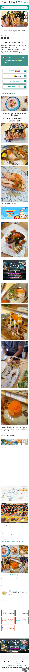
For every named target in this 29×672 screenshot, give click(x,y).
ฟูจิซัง (15, 94)
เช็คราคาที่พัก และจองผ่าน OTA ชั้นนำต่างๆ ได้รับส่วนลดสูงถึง (14, 60)
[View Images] (5, 551)
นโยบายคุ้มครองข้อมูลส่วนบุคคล (15, 666)
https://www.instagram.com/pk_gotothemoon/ (14, 534)
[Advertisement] (14, 467)
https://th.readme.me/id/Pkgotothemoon (13, 542)
